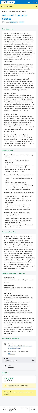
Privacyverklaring (24, 408)
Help (29, 2)
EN (36, 2)
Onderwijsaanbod (6, 11)
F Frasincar (11, 354)
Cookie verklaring (33, 408)
